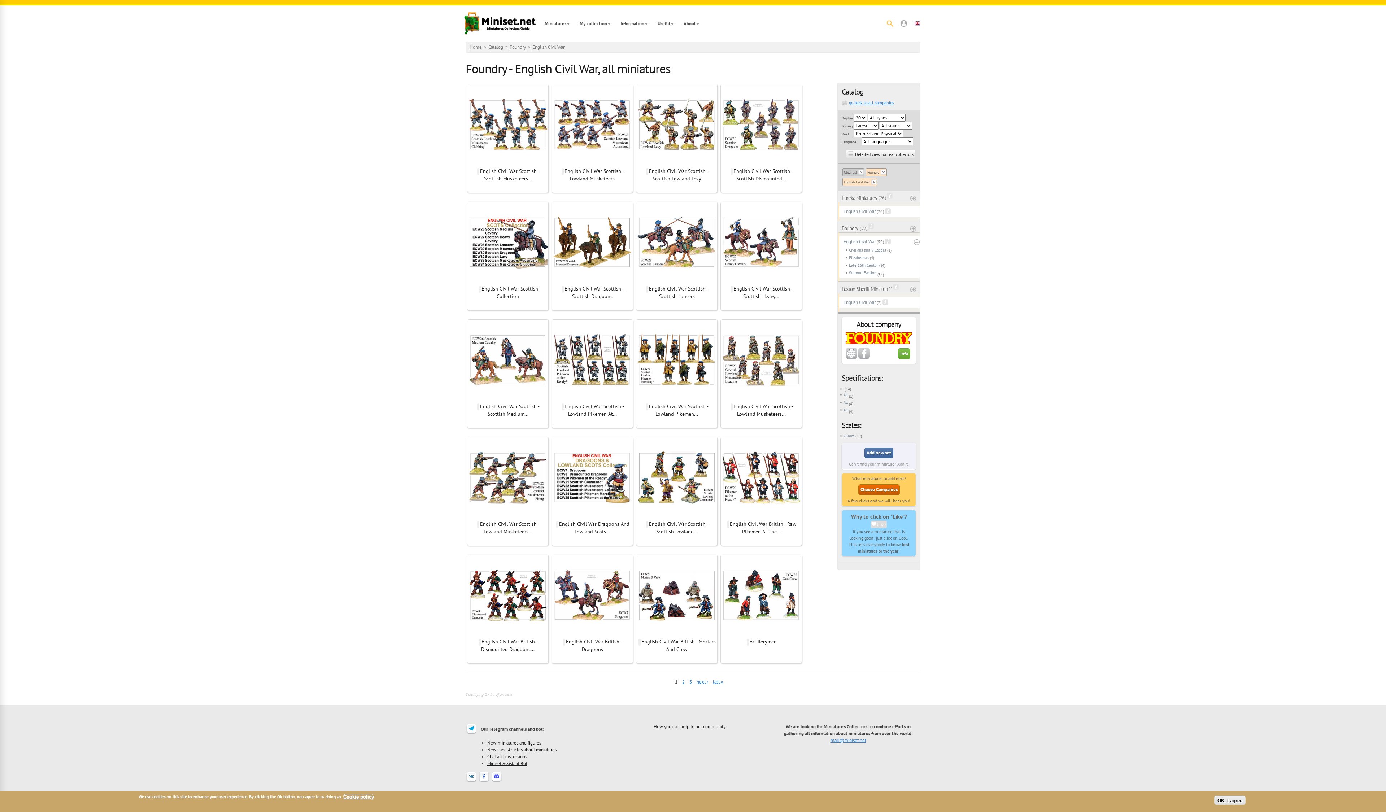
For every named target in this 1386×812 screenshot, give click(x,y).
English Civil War (548, 47)
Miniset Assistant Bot (507, 763)
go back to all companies (871, 102)
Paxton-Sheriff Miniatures (864, 288)
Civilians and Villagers (867, 250)
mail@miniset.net (848, 740)
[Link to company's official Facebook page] (864, 357)
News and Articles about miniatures (522, 749)
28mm (849, 435)
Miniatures (555, 24)
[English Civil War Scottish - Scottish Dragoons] (592, 281)
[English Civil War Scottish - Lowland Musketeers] (592, 163)
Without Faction (862, 272)
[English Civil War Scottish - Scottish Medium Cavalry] (507, 399)
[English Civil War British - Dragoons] (592, 634)
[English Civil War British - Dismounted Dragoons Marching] (507, 634)
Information (632, 24)
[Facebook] (484, 781)
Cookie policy (358, 796)
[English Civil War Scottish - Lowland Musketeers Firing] (507, 516)
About (690, 24)
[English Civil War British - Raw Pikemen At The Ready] (761, 516)
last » (718, 682)
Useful (664, 24)
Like (881, 524)
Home (476, 47)
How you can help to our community (689, 726)
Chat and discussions (507, 756)
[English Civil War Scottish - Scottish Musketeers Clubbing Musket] (507, 163)
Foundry (518, 47)
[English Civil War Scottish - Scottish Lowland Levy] (676, 163)
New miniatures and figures (514, 743)
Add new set (879, 453)
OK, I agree (1229, 800)
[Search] (890, 23)
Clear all (850, 172)
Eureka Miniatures (859, 198)
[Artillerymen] (761, 634)
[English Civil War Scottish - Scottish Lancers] (676, 281)
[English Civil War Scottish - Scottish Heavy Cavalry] (761, 281)
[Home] (500, 23)
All (846, 394)
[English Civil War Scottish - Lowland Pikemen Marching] (676, 399)
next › (702, 682)
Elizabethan (859, 257)
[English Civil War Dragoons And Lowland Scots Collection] (592, 516)
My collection (593, 24)
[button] (903, 23)
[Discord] (496, 781)
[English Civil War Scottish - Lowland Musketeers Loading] (761, 399)
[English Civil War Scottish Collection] (507, 281)
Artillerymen (763, 641)
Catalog (495, 47)
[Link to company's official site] (851, 357)
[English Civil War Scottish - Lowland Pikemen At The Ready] (592, 399)
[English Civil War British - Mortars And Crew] (676, 634)
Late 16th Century (864, 265)
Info (904, 353)
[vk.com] (471, 781)
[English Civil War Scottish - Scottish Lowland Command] (676, 516)
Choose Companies (879, 489)
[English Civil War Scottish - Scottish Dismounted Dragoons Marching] (761, 163)
